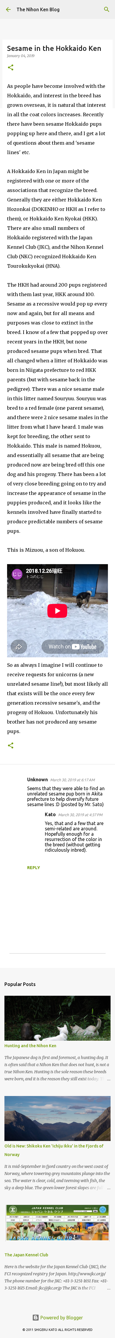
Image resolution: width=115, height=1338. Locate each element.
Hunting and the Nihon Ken (30, 1045)
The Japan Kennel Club (26, 1255)
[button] (10, 68)
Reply (33, 867)
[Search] (106, 9)
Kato (50, 814)
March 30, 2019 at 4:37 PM (80, 815)
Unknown (37, 779)
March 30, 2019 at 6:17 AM (72, 780)
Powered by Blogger (61, 1317)
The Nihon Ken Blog (38, 9)
